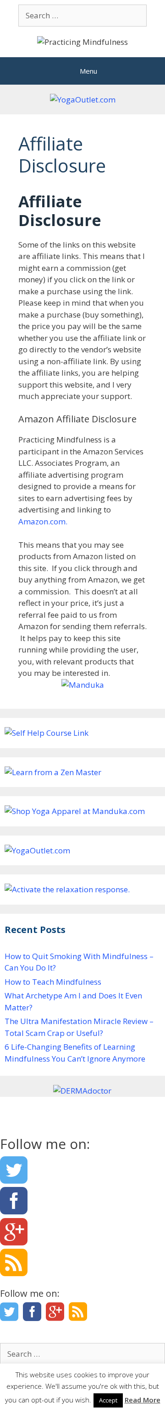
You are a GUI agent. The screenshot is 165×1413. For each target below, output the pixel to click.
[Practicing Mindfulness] (82, 41)
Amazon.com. (42, 521)
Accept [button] (108, 1400)
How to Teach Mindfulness (53, 981)
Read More (142, 1399)
